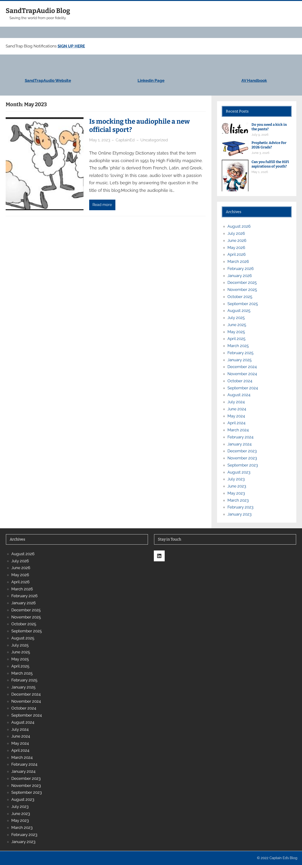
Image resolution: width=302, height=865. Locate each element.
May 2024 (236, 416)
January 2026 (239, 275)
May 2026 (236, 247)
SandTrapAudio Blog (38, 11)
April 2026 (236, 254)
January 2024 (239, 444)
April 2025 (236, 338)
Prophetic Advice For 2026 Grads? (269, 145)
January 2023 (239, 514)
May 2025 (236, 331)
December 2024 (242, 366)
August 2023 (238, 472)
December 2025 (242, 282)
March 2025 (238, 345)
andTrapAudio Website (49, 80)
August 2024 (238, 394)
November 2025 (242, 289)
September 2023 (242, 465)
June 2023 (236, 486)
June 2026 (236, 240)
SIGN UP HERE (71, 46)
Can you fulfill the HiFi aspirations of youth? (270, 164)
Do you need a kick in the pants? (269, 126)
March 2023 (238, 500)
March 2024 (238, 430)
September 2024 (242, 388)
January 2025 (239, 359)
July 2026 (236, 233)
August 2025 (238, 310)
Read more (102, 204)
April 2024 (236, 422)
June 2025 (236, 324)
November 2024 (242, 373)
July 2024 (236, 401)
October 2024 (239, 380)
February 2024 (240, 437)
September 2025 (242, 303)
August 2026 (239, 226)
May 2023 (236, 493)
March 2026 (238, 261)
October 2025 (239, 296)
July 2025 (236, 317)
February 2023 (240, 507)
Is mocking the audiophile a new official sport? (139, 126)
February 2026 (240, 268)
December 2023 (242, 451)
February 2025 (240, 352)
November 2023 (242, 458)
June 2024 (236, 409)
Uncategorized (154, 140)
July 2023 (236, 479)
